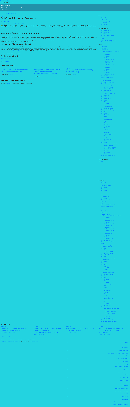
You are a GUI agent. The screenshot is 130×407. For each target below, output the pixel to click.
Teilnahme (103, 79)
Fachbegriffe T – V (108, 72)
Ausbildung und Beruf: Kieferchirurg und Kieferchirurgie (79, 71)
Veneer (105, 131)
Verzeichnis (101, 161)
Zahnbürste (107, 152)
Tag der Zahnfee (105, 75)
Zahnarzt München (108, 88)
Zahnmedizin (104, 24)
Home (126, 342)
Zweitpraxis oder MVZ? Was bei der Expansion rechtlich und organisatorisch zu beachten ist (47, 72)
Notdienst (103, 37)
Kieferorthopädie (105, 49)
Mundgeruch (107, 124)
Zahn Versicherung (106, 80)
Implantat (106, 118)
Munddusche (107, 150)
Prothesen (106, 129)
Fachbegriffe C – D (109, 56)
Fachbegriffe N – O (109, 66)
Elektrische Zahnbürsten (110, 149)
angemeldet (9, 83)
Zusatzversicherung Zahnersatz (109, 157)
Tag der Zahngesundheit (107, 42)
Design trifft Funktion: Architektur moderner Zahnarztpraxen (15, 71)
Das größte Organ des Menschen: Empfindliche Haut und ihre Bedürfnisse (111, 330)
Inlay (102, 38)
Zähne (105, 137)
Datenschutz (14, 13)
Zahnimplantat (107, 139)
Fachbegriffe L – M (109, 64)
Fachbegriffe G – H (109, 59)
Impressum (7, 13)
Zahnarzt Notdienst (106, 90)
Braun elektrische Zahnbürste (108, 40)
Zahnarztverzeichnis (106, 30)
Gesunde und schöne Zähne (6, 58)
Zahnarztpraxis (105, 95)
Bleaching (106, 114)
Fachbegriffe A (108, 53)
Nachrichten (104, 19)
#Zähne (23, 24)
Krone (105, 123)
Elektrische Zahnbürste (110, 147)
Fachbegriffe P (107, 67)
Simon (6, 21)
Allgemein (3, 16)
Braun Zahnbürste (108, 145)
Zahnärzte (103, 92)
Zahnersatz (104, 22)
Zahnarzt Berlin (108, 85)
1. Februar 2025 (103, 334)
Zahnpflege (104, 26)
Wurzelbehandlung (108, 134)
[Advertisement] (109, 170)
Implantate (106, 103)
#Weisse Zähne (17, 24)
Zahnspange (107, 140)
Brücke (105, 116)
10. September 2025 (6, 332)
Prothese (106, 127)
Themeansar (34, 341)
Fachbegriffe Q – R (108, 69)
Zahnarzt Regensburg (109, 93)
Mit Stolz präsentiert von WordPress (10, 341)
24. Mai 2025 (37, 334)
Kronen (106, 105)
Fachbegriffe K (107, 62)
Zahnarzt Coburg (108, 87)
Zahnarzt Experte (5, 5)
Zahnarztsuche (105, 32)
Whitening (106, 132)
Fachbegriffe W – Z (109, 74)
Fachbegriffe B (107, 54)
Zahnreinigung (107, 153)
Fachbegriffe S (107, 71)
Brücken (106, 101)
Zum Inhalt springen (5, 0)
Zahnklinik (103, 111)
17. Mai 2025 (69, 332)
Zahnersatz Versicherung (107, 110)
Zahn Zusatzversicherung (107, 82)
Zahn (105, 136)
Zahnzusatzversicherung (107, 35)
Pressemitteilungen (106, 21)
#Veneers (10, 24)
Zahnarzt (103, 84)
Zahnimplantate (108, 106)
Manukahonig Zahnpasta (6, 59)
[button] (2, 13)
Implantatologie (108, 119)
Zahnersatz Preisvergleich (107, 108)
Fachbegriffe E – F (108, 58)
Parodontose (107, 126)
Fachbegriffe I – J (108, 61)
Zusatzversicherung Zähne (108, 155)
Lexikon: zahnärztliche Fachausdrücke (111, 51)
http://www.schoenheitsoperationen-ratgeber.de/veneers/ (13, 50)
